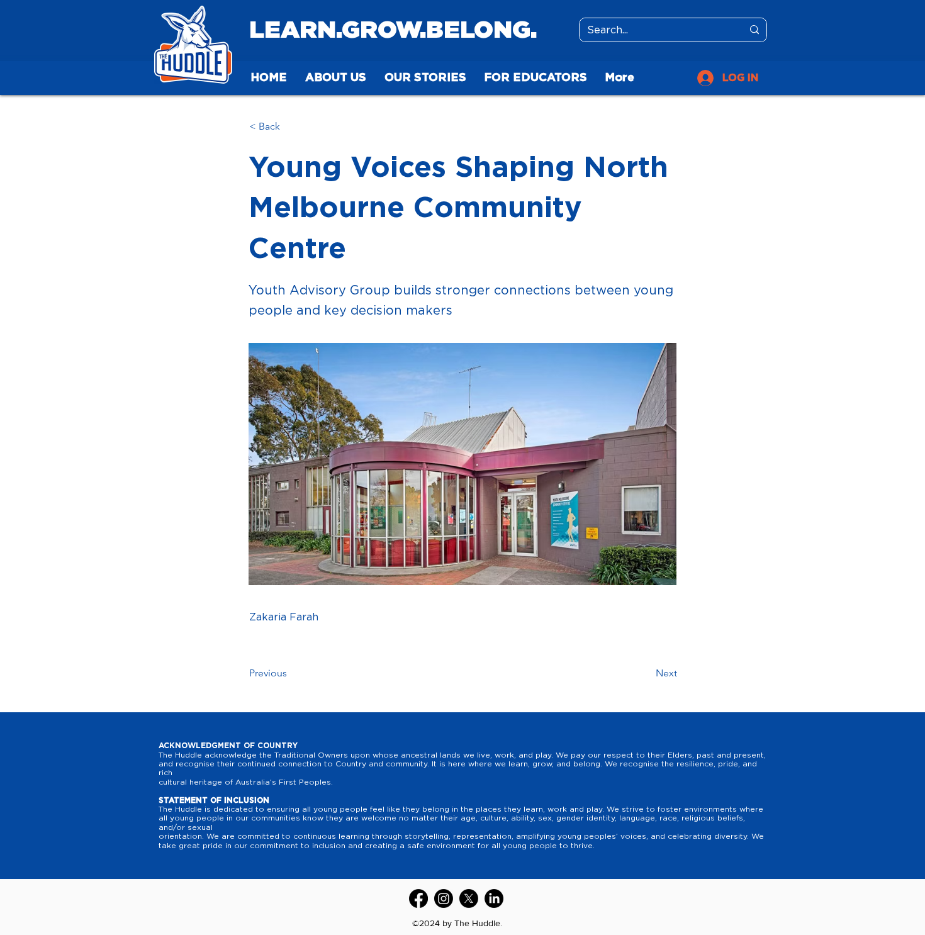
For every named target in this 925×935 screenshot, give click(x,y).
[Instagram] (443, 898)
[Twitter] (468, 898)
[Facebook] (418, 898)
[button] (290, 126)
